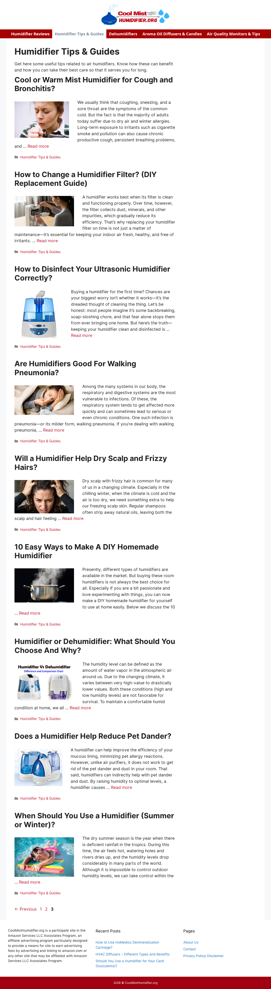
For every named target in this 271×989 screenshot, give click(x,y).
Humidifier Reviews (30, 34)
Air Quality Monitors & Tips (233, 34)
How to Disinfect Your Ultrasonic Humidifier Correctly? (92, 273)
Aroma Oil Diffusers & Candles (172, 34)
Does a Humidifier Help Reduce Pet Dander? (92, 736)
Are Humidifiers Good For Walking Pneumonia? (75, 368)
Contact (189, 949)
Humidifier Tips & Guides (79, 34)
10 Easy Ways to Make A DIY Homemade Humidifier (86, 551)
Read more (38, 146)
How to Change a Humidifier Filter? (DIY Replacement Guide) (85, 179)
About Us (190, 942)
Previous (25, 909)
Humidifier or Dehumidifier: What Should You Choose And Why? (94, 646)
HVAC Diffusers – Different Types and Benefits (133, 954)
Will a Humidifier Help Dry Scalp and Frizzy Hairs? (90, 462)
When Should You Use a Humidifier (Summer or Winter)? (94, 820)
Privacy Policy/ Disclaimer (203, 956)
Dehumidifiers (123, 34)
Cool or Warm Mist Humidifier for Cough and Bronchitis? (93, 84)
